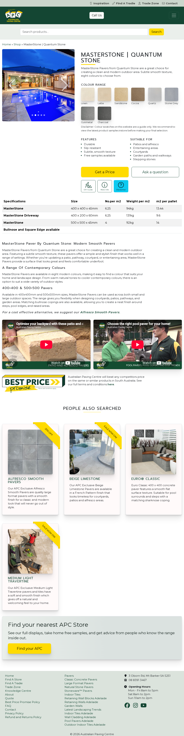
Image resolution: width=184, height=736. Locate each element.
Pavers (69, 675)
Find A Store (13, 679)
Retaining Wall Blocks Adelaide (86, 698)
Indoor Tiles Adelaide (79, 713)
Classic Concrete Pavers (81, 679)
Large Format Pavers (79, 683)
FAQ (8, 706)
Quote (9, 698)
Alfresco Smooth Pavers (99, 312)
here (111, 384)
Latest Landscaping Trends (83, 709)
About (9, 694)
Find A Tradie (125, 3)
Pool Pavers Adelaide (79, 721)
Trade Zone (150, 3)
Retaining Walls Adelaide (81, 702)
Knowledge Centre (18, 690)
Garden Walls (73, 706)
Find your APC (29, 648)
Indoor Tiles (72, 694)
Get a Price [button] (105, 172)
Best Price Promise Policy (22, 702)
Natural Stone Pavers (79, 687)
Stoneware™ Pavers (78, 690)
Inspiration (101, 3)
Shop (17, 44)
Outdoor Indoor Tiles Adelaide (85, 724)
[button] (12, 85)
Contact (172, 3)
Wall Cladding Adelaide (80, 717)
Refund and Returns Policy (23, 717)
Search (156, 32)
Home (6, 44)
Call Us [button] (97, 15)
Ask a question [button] (155, 172)
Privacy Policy (14, 713)
